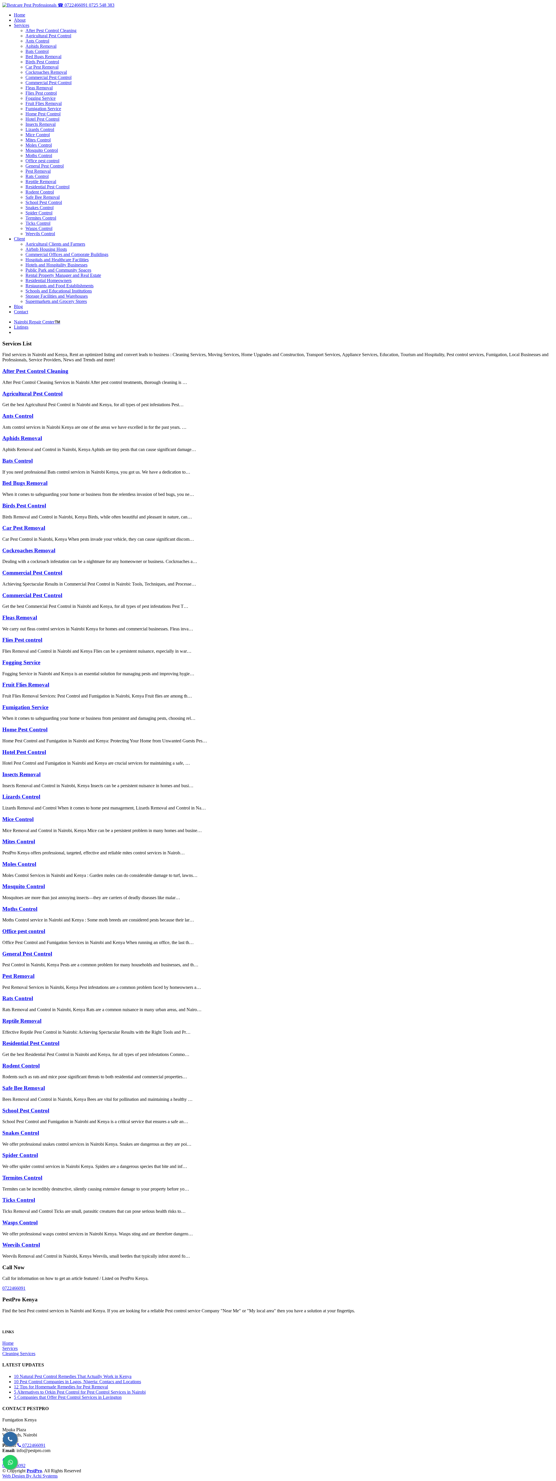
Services (10, 1348)
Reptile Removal (21, 1021)
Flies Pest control (22, 640)
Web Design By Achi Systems (30, 1475)
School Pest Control (25, 1110)
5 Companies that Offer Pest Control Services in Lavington (68, 1397)
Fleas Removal (19, 618)
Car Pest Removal (23, 528)
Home (8, 1343)
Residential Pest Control (30, 1043)
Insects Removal (21, 774)
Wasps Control (20, 1222)
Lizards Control (21, 797)
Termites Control (22, 1178)
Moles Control (19, 864)
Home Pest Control (24, 729)
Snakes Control (20, 1133)
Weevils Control (21, 1245)
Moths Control (19, 909)
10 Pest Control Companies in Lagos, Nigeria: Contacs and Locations (77, 1381)
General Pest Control (27, 954)
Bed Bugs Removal (24, 483)
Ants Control (17, 416)
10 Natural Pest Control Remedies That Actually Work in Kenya (72, 1376)
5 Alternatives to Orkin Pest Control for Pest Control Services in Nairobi (80, 1392)
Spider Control (20, 1155)
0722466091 (13, 1288)
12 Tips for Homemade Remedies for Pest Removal (61, 1386)
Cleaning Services (18, 1353)
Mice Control (18, 819)
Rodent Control (21, 1066)
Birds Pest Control (24, 506)
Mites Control (18, 841)
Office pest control (23, 931)
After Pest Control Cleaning (35, 371)
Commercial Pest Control (32, 573)
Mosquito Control (23, 886)
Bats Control (17, 461)
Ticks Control (18, 1200)
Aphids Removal (22, 438)
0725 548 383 (101, 5)
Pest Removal (18, 976)
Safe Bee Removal (23, 1088)
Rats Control (17, 998)
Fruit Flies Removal (25, 685)
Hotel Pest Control (24, 752)
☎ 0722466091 (73, 5)
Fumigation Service (25, 707)
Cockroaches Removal (28, 550)
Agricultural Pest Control (32, 394)
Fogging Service (21, 662)
